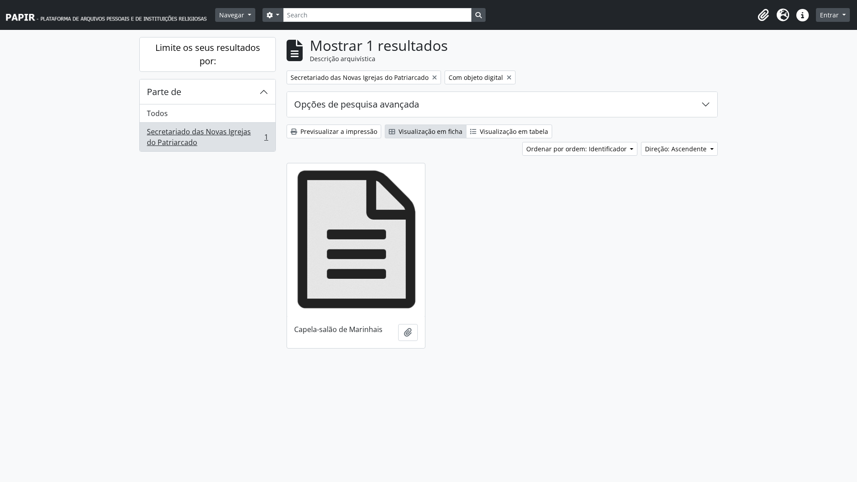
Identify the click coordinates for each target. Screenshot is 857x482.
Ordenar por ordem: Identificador (577, 149)
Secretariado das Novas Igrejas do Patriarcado (207, 137)
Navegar (232, 15)
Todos (157, 113)
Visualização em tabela (513, 131)
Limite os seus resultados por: (207, 54)
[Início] (110, 15)
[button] (763, 15)
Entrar (830, 15)
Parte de (164, 92)
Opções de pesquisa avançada (356, 104)
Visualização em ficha (429, 131)
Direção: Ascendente (676, 149)
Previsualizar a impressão (338, 131)
